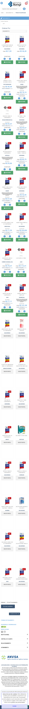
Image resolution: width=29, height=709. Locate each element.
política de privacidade (18, 702)
